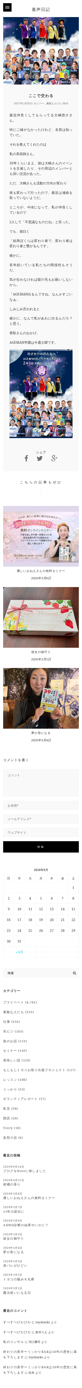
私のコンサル (13, 1342)
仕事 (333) (11, 1021)
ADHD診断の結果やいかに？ (26, 1223)
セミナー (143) (15, 1050)
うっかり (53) (14, 1089)
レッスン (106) (15, 1079)
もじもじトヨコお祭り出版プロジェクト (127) (39, 1070)
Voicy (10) (12, 1128)
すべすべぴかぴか (17, 1322)
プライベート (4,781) (20, 1002)
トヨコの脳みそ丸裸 (18, 1277)
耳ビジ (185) (13, 1031)
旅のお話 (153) (15, 1041)
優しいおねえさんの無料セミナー (41, 571)
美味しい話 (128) (16, 1060)
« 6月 (19, 952)
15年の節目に (14, 1209)
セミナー (39, 103)
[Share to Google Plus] (54, 458)
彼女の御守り (41, 652)
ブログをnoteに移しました (24, 1169)
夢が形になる (41, 733)
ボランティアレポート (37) (24, 1099)
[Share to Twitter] (39, 458)
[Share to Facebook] (26, 458)
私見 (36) (10, 1108)
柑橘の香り (13, 1182)
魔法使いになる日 (17, 1290)
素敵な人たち (53, 103)
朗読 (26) (10, 1118)
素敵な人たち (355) (18, 1012)
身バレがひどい (15, 1263)
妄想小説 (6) (13, 1137)
